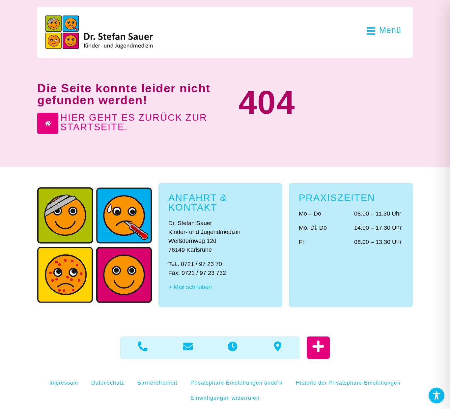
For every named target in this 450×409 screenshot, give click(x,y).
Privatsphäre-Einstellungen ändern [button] (236, 383)
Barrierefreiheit (157, 383)
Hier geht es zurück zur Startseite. (133, 122)
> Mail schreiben (190, 287)
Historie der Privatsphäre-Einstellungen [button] (348, 383)
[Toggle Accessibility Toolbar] (436, 395)
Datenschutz (107, 383)
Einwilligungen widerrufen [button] (225, 398)
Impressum (63, 383)
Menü (390, 30)
